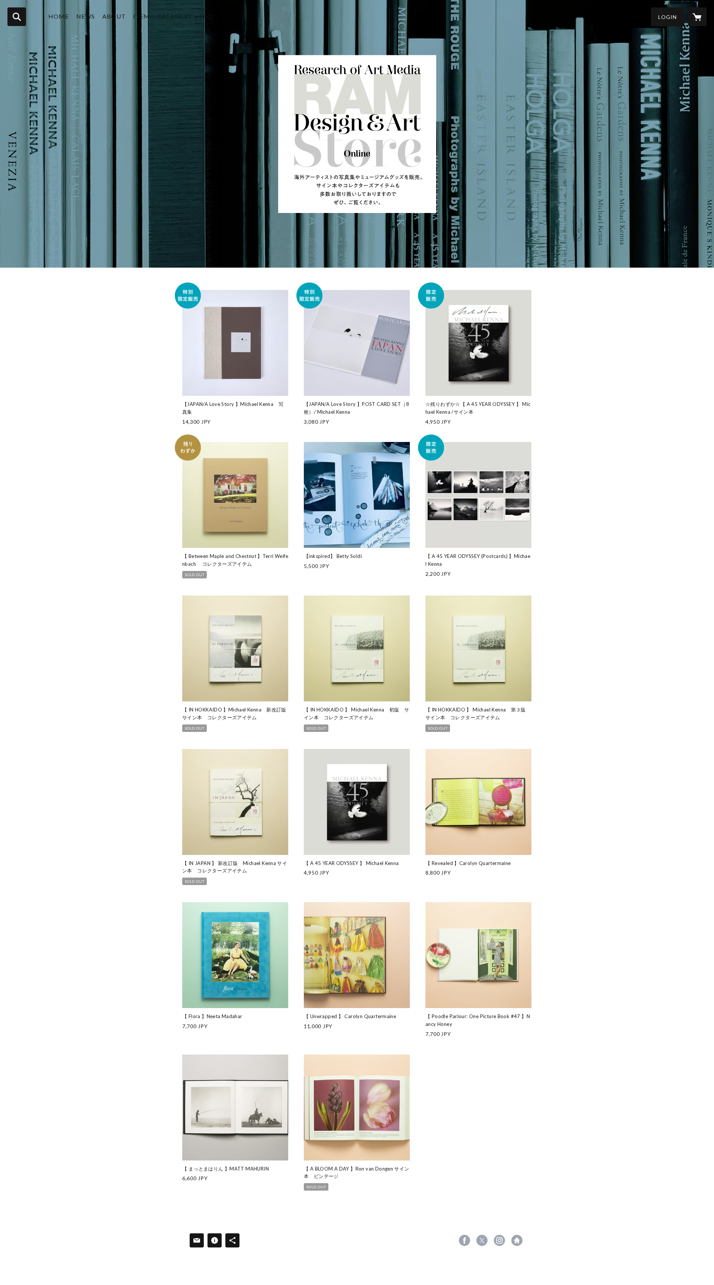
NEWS (85, 16)
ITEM (141, 16)
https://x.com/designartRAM (482, 1240)
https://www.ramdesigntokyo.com (516, 1240)
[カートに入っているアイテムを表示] (697, 16)
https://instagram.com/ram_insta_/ (499, 1240)
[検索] (16, 16)
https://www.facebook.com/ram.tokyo (464, 1240)
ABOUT (114, 16)
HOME (58, 16)
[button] (667, 16)
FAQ (206, 16)
